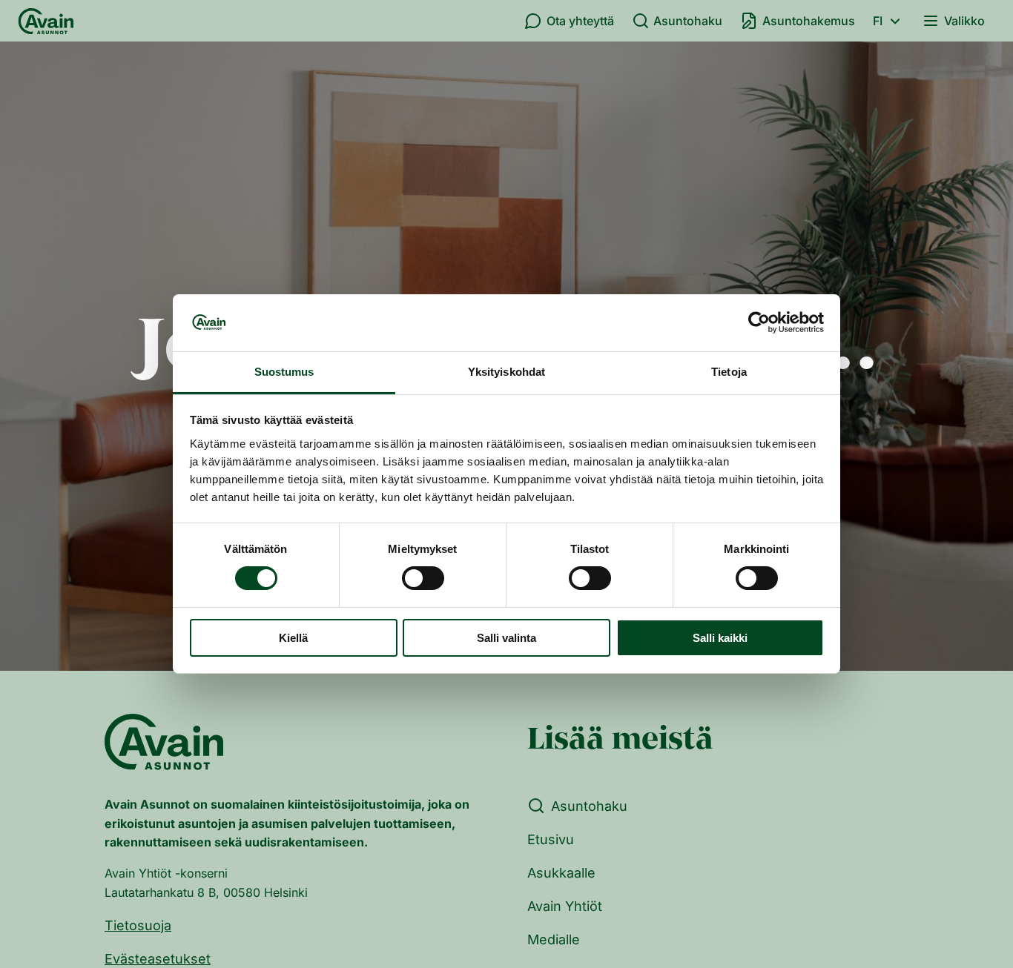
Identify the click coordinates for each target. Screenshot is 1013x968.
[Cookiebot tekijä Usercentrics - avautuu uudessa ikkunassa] (759, 322)
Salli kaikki (720, 637)
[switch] (423, 578)
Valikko (964, 20)
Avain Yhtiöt (564, 906)
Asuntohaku (687, 20)
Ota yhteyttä (580, 20)
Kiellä (293, 637)
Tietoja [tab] (729, 371)
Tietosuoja (138, 925)
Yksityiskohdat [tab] (506, 371)
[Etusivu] (46, 21)
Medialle (553, 939)
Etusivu (550, 839)
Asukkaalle (561, 873)
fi (877, 20)
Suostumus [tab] (284, 371)
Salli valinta (506, 637)
